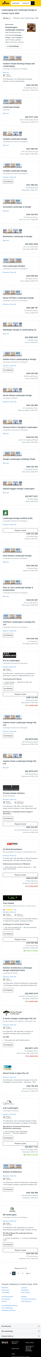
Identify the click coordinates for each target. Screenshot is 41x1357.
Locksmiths (5, 1292)
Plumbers (5, 1287)
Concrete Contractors (28, 1299)
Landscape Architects (10, 398)
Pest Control (25, 1292)
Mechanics (25, 1290)
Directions (6, 177)
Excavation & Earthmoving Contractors (27, 852)
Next (27, 1273)
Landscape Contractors (11, 1110)
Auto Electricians (7, 1296)
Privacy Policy (30, 1342)
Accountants (6, 1299)
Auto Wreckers (26, 1301)
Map (7, 18)
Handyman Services (8, 1310)
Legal (13, 1354)
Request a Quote (20, 530)
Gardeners (6, 110)
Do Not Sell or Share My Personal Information (30, 1349)
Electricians (5, 1290)
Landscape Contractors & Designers (15, 69)
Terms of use (15, 1348)
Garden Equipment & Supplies (13, 1021)
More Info (6, 72)
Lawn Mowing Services (9, 1305)
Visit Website (8, 181)
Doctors (4, 1301)
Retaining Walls (8, 852)
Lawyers (24, 1287)
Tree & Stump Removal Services (14, 906)
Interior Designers (9, 796)
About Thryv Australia (15, 1342)
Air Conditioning (7, 1308)
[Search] (33, 3)
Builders (24, 1296)
